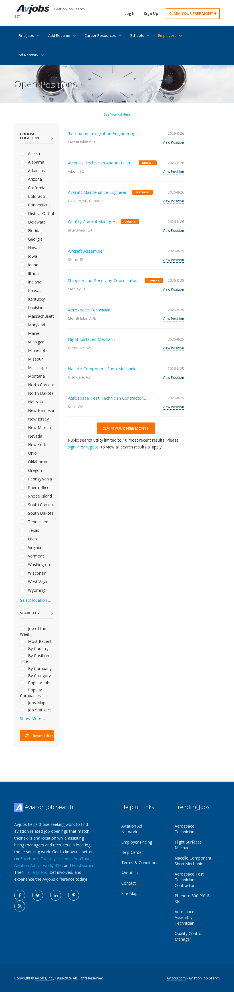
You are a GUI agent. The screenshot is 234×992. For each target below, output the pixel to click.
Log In (130, 13)
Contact (128, 883)
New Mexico (39, 427)
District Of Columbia (40, 213)
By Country (38, 648)
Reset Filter (42, 735)
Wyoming (36, 590)
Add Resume (59, 35)
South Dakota (40, 513)
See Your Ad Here (117, 114)
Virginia (34, 547)
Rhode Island (39, 496)
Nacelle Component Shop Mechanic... (103, 368)
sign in (74, 447)
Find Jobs (26, 35)
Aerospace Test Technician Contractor (189, 879)
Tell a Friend (36, 872)
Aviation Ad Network (33, 865)
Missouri (35, 359)
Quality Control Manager (92, 221)
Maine (33, 333)
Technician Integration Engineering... (103, 133)
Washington (38, 564)
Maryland (36, 324)
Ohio (32, 453)
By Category (39, 675)
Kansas (34, 290)
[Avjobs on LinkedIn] (55, 895)
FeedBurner (83, 865)
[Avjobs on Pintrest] (73, 895)
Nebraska (36, 402)
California (36, 187)
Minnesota (37, 350)
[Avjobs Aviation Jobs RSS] (19, 906)
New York (36, 444)
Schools (137, 35)
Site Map (129, 893)
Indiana (34, 282)
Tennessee (37, 521)
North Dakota (40, 393)
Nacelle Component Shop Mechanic (193, 860)
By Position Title (34, 658)
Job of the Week (33, 631)
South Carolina (40, 504)
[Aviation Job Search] (33, 9)
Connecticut (38, 205)
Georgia (35, 239)
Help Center (132, 852)
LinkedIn (64, 858)
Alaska (33, 153)
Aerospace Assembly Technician (184, 917)
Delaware (36, 222)
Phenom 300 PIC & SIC (192, 898)
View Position (173, 142)
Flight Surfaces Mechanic (92, 339)
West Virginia (39, 581)
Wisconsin (37, 573)
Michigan (36, 342)
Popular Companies (31, 692)
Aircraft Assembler (86, 251)
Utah (32, 539)
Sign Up (151, 13)
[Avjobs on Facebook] (19, 895)
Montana (36, 376)
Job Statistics (39, 710)
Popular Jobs (39, 682)
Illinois (33, 273)
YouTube (82, 858)
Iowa (32, 256)
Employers (167, 35)
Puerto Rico (38, 487)
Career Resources (100, 35)
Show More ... (32, 718)
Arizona (34, 179)
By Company (39, 668)
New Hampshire (40, 410)
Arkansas (36, 170)
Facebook (29, 858)
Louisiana (36, 307)
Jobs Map (36, 702)
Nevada (34, 436)
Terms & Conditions (139, 862)
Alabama (35, 162)
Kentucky (36, 299)
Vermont (35, 556)
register (93, 447)
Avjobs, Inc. (44, 978)
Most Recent (39, 641)
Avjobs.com (176, 978)
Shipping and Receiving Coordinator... (104, 280)
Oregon (34, 470)
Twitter (47, 858)
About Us (129, 873)
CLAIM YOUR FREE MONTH (192, 13)
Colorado (36, 196)
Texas (33, 530)
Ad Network (29, 54)
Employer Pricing (136, 842)
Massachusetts (40, 316)
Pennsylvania (39, 479)
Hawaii (33, 247)
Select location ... (35, 600)
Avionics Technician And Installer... (100, 163)
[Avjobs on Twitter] (37, 895)
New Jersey (38, 419)
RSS (58, 865)
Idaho (33, 264)
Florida (34, 230)
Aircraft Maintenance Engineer (97, 192)
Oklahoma (37, 461)
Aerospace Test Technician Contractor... (107, 398)
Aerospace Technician (89, 310)
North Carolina (40, 384)
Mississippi (37, 367)
